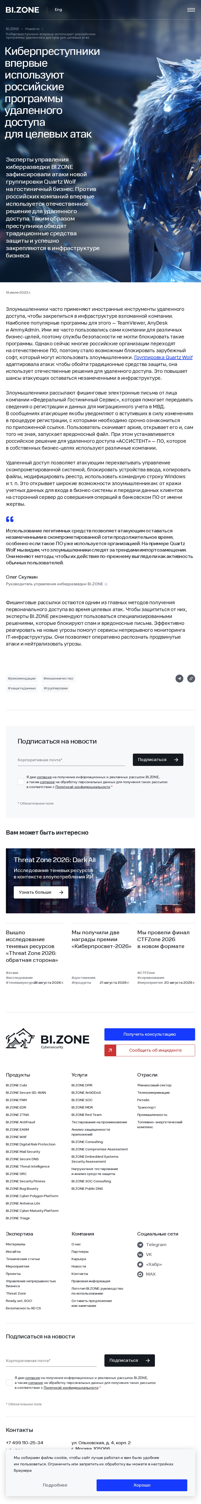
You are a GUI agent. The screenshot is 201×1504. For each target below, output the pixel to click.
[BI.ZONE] (26, 10)
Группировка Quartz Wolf (163, 357)
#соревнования (149, 978)
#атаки (12, 973)
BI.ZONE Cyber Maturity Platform (32, 1211)
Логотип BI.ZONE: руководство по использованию (97, 1291)
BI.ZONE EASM (17, 1129)
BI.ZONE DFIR (82, 1085)
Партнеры (80, 1251)
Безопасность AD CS (23, 1308)
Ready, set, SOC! (19, 1301)
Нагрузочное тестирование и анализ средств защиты (95, 1171)
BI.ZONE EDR (16, 1107)
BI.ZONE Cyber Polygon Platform (32, 1196)
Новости (32, 29)
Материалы (15, 1244)
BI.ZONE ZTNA (17, 1115)
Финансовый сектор (154, 1085)
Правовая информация (91, 1281)
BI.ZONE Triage (18, 1218)
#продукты (81, 982)
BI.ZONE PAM (16, 1100)
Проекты (13, 1274)
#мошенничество (58, 678)
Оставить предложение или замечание (92, 1303)
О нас (76, 1244)
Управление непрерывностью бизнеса (31, 1284)
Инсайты (13, 1251)
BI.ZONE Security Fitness (25, 1181)
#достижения (83, 978)
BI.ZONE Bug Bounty (22, 1188)
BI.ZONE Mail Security (23, 1152)
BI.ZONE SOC (82, 1100)
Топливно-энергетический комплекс (159, 1125)
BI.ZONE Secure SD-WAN (26, 1092)
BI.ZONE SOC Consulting (91, 1181)
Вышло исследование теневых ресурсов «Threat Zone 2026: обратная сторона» (32, 946)
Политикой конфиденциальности (82, 787)
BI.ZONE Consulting (87, 1142)
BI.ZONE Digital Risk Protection (30, 1144)
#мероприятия (149, 982)
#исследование (19, 978)
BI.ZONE (12, 29)
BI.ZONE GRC (16, 1174)
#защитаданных (22, 688)
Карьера (79, 1259)
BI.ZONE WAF (16, 1137)
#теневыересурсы (19, 982)
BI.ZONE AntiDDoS (86, 1092)
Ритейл (143, 1100)
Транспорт (146, 1107)
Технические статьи (23, 1259)
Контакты (80, 1274)
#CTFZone (146, 973)
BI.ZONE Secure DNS (22, 1159)
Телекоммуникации (153, 1092)
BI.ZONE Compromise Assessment (100, 1149)
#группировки (56, 688)
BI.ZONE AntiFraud (20, 1122)
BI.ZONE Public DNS (87, 1188)
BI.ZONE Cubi (16, 1085)
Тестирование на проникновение (99, 1122)
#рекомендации (22, 678)
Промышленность (152, 1115)
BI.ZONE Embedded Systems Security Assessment (95, 1159)
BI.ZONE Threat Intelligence (28, 1166)
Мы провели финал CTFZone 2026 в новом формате (163, 939)
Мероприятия (17, 1266)
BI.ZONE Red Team (87, 1115)
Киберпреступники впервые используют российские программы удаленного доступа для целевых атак (50, 35)
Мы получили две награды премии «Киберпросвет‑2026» (101, 939)
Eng (58, 10)
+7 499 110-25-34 (24, 1443)
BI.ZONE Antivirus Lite (23, 1203)
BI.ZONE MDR (82, 1107)
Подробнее (55, 1485)
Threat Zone (16, 1293)
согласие (44, 777)
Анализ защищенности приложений (91, 1132)
